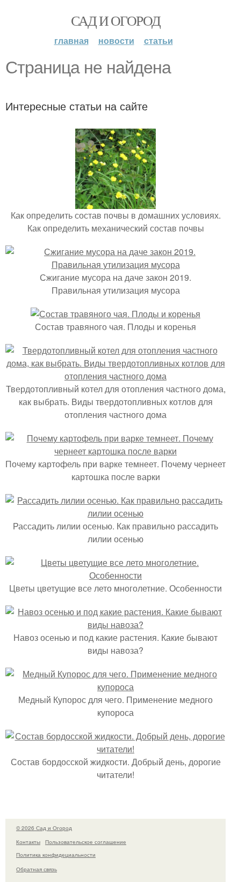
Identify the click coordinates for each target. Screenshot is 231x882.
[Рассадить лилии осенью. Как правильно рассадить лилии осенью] (115, 513)
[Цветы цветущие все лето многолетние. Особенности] (115, 575)
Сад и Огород (116, 20)
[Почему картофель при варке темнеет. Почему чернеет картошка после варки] (115, 451)
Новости (116, 40)
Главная (71, 40)
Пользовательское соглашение (85, 842)
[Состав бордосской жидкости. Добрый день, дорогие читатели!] (115, 749)
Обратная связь (36, 869)
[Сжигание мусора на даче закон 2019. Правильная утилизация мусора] (115, 264)
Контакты (28, 842)
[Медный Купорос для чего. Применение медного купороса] (115, 687)
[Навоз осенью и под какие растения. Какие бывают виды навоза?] (115, 624)
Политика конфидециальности (56, 854)
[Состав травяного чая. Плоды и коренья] (115, 314)
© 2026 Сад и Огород (44, 828)
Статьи (158, 40)
